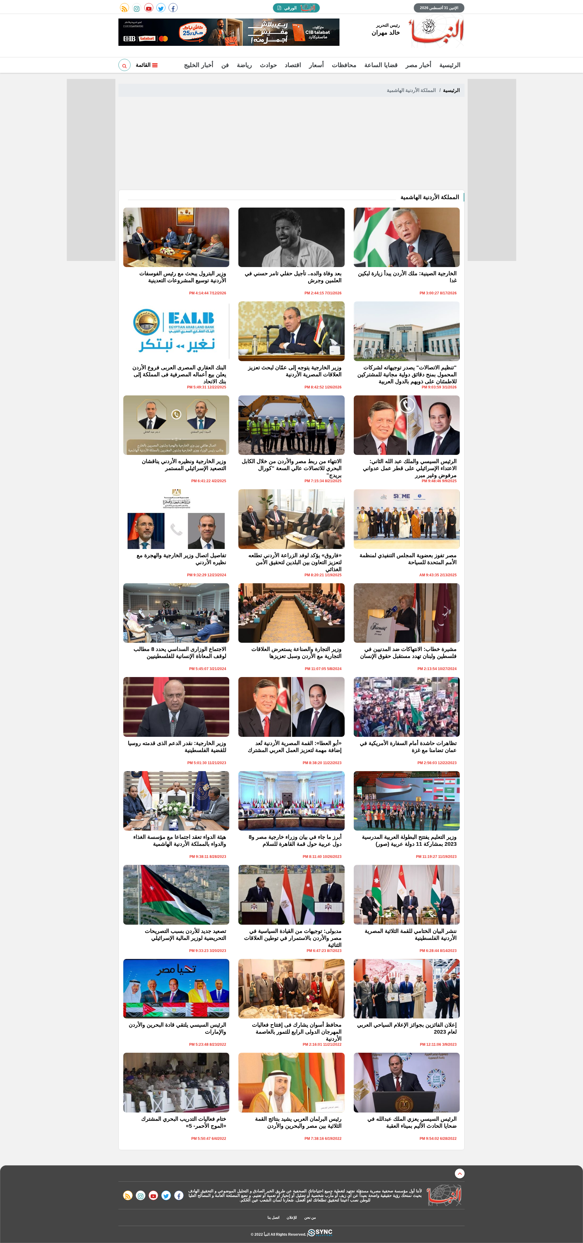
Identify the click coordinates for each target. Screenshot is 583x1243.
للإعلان (292, 1217)
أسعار (316, 65)
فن (225, 65)
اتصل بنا (273, 1217)
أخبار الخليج (198, 65)
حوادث (268, 65)
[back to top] (460, 1173)
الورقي (290, 7)
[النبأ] (435, 31)
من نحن (310, 1217)
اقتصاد (293, 65)
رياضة (244, 65)
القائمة (144, 65)
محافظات (344, 65)
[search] (124, 65)
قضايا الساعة (381, 65)
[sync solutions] (320, 1234)
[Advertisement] (291, 144)
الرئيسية (450, 65)
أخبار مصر (418, 65)
